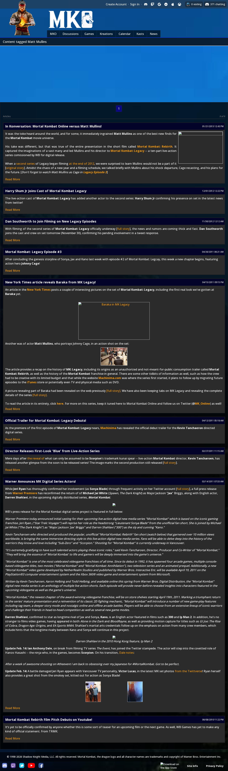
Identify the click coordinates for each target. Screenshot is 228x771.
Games (89, 34)
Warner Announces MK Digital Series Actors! (40, 481)
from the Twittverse (188, 671)
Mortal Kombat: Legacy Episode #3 (33, 252)
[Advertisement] (114, 73)
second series (25, 164)
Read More (12, 179)
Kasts (140, 34)
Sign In (134, 4)
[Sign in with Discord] (145, 4)
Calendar (125, 34)
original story (15, 168)
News (153, 34)
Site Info (192, 766)
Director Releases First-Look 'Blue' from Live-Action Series (52, 451)
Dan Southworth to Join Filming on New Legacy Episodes (50, 221)
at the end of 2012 (81, 164)
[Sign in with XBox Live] (179, 4)
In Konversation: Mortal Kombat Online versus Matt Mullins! (53, 126)
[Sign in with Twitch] (152, 4)
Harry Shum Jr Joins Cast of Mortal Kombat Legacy (45, 191)
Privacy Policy (215, 766)
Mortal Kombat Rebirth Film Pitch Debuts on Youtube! (48, 719)
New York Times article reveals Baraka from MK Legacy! (50, 282)
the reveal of (35, 458)
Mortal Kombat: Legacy (127, 151)
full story (123, 229)
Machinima (108, 428)
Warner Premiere (25, 493)
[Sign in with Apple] (172, 4)
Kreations (106, 34)
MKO (53, 34)
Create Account (116, 4)
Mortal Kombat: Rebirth (154, 146)
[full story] (113, 391)
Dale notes (126, 653)
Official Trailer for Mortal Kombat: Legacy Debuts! (45, 420)
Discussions (71, 34)
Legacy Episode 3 (95, 172)
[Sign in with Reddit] (166, 4)
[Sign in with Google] (159, 4)
